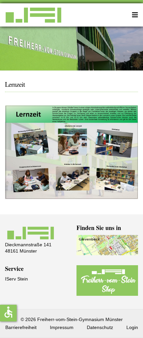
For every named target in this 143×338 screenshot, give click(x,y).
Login (132, 327)
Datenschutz (100, 327)
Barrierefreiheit (21, 327)
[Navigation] (135, 15)
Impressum (61, 327)
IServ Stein (16, 279)
